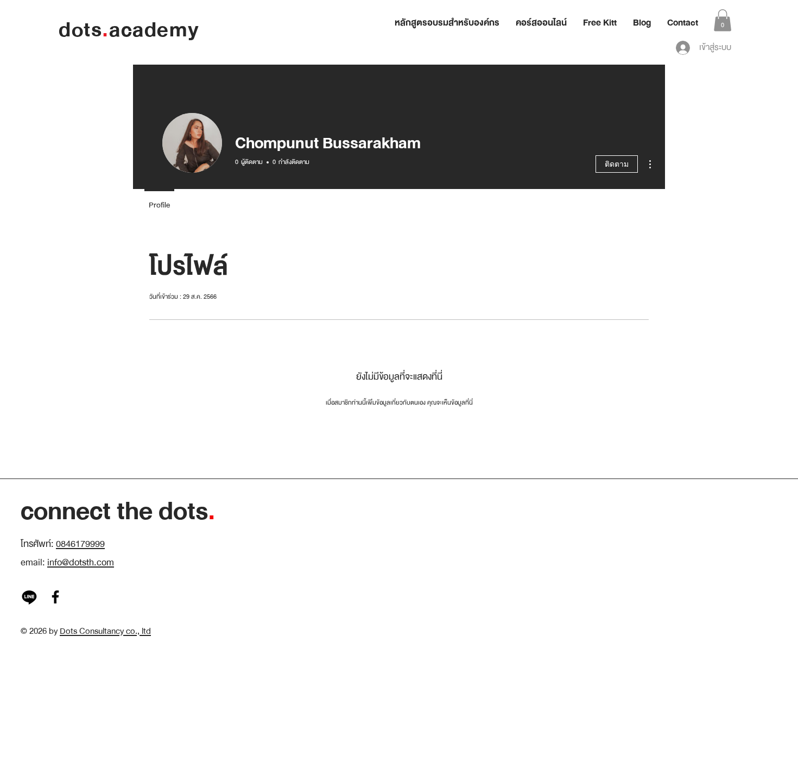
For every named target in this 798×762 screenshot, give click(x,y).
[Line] (29, 597)
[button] (722, 20)
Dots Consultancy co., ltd (105, 631)
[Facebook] (55, 597)
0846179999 (80, 544)
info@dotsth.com (80, 562)
